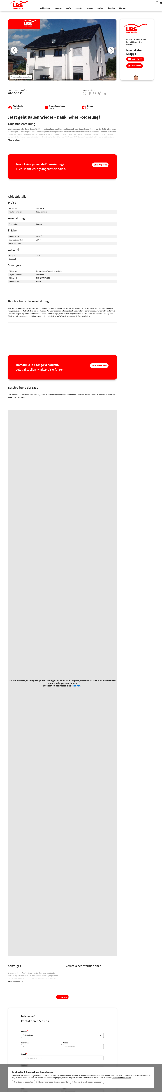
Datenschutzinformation (121, 1077)
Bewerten (79, 8)
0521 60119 (137, 59)
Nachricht (136, 65)
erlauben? (76, 685)
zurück (64, 997)
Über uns (122, 8)
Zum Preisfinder (99, 365)
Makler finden (45, 8)
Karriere (100, 8)
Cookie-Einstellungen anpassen (88, 1082)
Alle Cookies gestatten (23, 1082)
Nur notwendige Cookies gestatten (53, 1082)
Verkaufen (58, 8)
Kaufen (68, 8)
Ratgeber (90, 8)
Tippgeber (111, 8)
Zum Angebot (100, 164)
